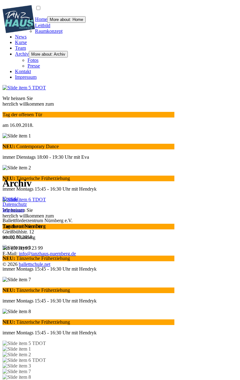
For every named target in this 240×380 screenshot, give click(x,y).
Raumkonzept (48, 31)
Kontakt (23, 71)
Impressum (26, 77)
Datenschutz (14, 204)
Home (41, 19)
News (21, 36)
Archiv (22, 54)
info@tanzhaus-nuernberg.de (47, 253)
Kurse (21, 42)
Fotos (33, 60)
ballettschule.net (34, 264)
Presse (34, 65)
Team (20, 48)
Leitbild (42, 25)
